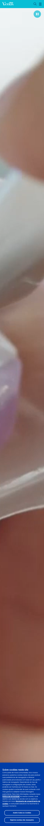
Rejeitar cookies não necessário (22, 820)
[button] (40, 4)
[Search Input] (35, 4)
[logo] (7, 4)
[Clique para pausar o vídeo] (37, 14)
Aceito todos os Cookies (22, 813)
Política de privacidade (10, 796)
